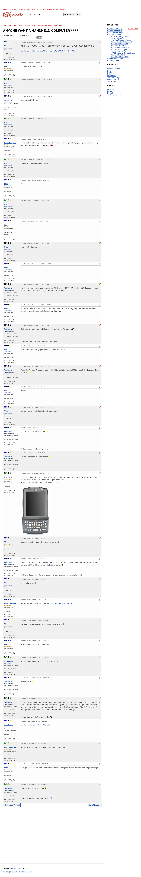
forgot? (28, 35)
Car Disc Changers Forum (121, 40)
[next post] (5, 41)
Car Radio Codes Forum (120, 45)
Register (110, 72)
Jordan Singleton (10, 143)
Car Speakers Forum (119, 49)
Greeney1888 (8, 661)
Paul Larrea (8, 288)
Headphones (47, 9)
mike (5, 225)
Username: (9, 35)
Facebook (111, 89)
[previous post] (5, 62)
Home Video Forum (114, 31)
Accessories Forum (115, 58)
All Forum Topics (114, 60)
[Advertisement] (52, 836)
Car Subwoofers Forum (119, 51)
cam (5, 83)
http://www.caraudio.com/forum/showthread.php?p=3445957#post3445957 (48, 51)
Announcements (113, 79)
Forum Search (72, 14)
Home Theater (36, 9)
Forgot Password (113, 68)
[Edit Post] (100, 42)
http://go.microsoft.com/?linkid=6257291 (35, 725)
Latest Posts (8, 9)
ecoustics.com (15, 868)
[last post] (7, 41)
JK (5, 542)
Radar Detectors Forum (120, 57)
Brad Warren (8, 477)
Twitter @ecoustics (114, 95)
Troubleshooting (113, 78)
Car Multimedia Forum (119, 44)
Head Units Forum (118, 55)
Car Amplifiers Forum (119, 38)
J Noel (6, 46)
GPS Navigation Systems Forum (123, 53)
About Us (6, 872)
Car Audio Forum (114, 34)
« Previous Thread (12, 805)
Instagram (110, 91)
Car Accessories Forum (120, 36)
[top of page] (4, 41)
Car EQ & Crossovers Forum (121, 42)
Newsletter (22, 872)
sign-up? (12, 35)
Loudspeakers (24, 9)
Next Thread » (95, 805)
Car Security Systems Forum (121, 47)
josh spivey (8, 100)
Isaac (6, 66)
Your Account (112, 81)
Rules (109, 74)
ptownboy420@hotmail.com (64, 603)
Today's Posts (133, 29)
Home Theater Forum (115, 32)
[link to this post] (9, 41)
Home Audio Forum (115, 29)
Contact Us (13, 872)
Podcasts (62, 9)
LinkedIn (110, 93)
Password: (25, 35)
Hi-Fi (15, 9)
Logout (109, 70)
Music (55, 9)
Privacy (29, 872)
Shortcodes (111, 76)
